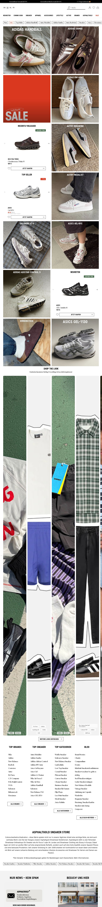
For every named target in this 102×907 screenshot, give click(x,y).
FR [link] (13, 7)
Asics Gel (33, 771)
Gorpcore (78, 809)
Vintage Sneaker (81, 788)
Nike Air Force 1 (36, 778)
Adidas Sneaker (50, 864)
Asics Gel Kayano (37, 768)
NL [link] (11, 7)
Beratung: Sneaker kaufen (84, 802)
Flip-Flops (59, 792)
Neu (5, 22)
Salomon (11, 788)
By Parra (11, 775)
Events (77, 764)
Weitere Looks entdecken (49, 739)
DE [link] (7, 7)
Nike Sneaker (37, 864)
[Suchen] (69, 8)
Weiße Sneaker (60, 754)
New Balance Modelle (83, 785)
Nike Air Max (35, 781)
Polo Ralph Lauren (15, 781)
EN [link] (4, 7)
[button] (9, 169)
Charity (77, 758)
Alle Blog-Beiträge (87, 817)
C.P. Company (13, 778)
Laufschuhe (59, 764)
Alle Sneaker (39, 804)
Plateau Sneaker (61, 775)
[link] (90, 8)
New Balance (13, 761)
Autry (10, 771)
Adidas (10, 758)
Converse (12, 768)
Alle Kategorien (63, 811)
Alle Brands (15, 804)
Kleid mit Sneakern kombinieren (86, 768)
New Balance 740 (37, 792)
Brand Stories (80, 754)
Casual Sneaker (61, 771)
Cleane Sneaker (61, 781)
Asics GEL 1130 (36, 795)
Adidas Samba (58, 22)
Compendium (80, 761)
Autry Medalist (45, 22)
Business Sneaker (61, 785)
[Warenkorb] (98, 8)
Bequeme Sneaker (81, 798)
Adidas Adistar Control (39, 761)
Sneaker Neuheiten (24, 864)
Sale (11, 22)
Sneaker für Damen (62, 788)
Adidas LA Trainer (37, 775)
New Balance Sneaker (63, 761)
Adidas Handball (31, 22)
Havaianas (12, 795)
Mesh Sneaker (60, 798)
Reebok (11, 764)
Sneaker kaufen (9, 864)
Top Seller (19, 22)
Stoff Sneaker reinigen (83, 778)
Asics (89, 22)
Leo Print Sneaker (61, 795)
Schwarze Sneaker (61, 758)
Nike (10, 754)
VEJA (10, 785)
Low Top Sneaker (61, 768)
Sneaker (82, 22)
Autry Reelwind (71, 22)
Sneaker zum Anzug (82, 805)
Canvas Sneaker (61, 778)
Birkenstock (12, 792)
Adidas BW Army (36, 764)
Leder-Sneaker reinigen (83, 781)
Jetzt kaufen (27, 168)
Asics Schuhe (60, 802)
